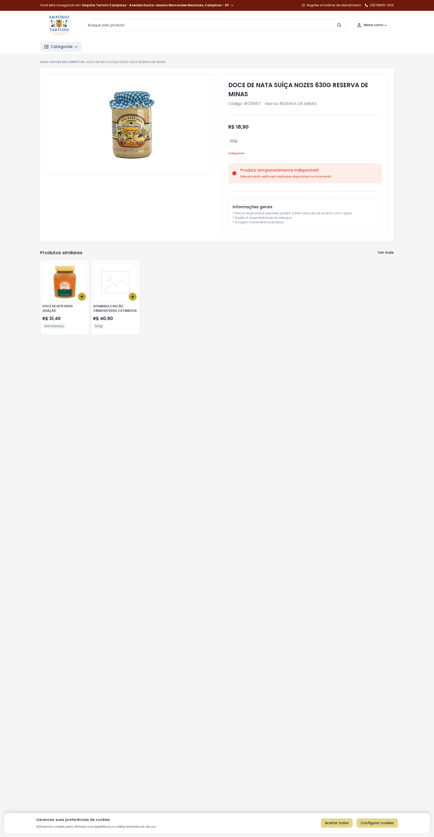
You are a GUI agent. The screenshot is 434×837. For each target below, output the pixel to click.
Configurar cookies (377, 822)
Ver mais (386, 252)
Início (44, 62)
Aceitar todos (337, 822)
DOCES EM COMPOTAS (67, 62)
